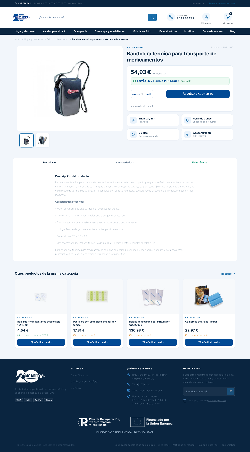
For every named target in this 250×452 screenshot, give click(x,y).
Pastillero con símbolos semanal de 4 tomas (94, 323)
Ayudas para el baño (54, 31)
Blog (232, 31)
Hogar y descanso (25, 31)
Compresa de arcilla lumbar (201, 321)
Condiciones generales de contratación (135, 445)
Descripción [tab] (50, 162)
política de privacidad (216, 400)
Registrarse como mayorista (222, 3)
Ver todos (226, 273)
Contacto (76, 387)
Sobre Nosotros (79, 375)
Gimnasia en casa (213, 31)
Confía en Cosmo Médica (84, 381)
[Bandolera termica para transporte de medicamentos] (26, 140)
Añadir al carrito (200, 93)
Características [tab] (125, 162)
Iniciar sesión (198, 3)
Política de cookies (207, 445)
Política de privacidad (183, 445)
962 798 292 (143, 384)
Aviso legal (163, 445)
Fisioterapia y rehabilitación (110, 31)
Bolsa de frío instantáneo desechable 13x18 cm (38, 323)
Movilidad (189, 31)
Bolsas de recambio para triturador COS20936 (149, 323)
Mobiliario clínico (142, 31)
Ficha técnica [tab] (199, 162)
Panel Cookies (228, 445)
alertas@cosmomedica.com (147, 390)
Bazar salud (135, 47)
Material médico (168, 31)
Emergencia (80, 31)
